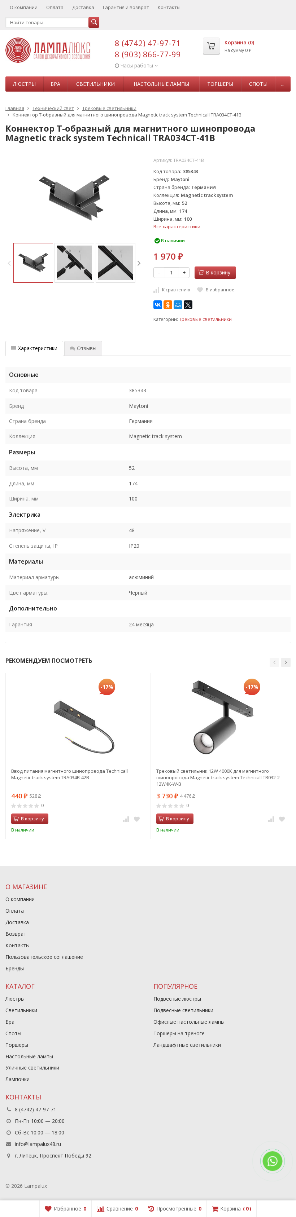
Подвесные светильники (183, 1010)
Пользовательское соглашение (44, 956)
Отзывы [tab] (86, 348)
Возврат (15, 933)
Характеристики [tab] (37, 348)
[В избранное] (136, 819)
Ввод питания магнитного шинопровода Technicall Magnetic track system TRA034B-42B (69, 774)
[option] (33, 263)
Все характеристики (176, 226)
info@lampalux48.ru (38, 1144)
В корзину (218, 272)
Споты (258, 83)
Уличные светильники (32, 1067)
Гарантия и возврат (126, 7)
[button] (274, 662)
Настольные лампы (161, 83)
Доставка (83, 7)
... (282, 83)
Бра (55, 83)
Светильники (95, 83)
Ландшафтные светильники (187, 1044)
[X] (188, 304)
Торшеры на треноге (179, 1033)
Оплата (55, 7)
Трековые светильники (205, 319)
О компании (24, 7)
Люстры (24, 83)
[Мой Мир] (178, 304)
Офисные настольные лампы (189, 1021)
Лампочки (17, 1079)
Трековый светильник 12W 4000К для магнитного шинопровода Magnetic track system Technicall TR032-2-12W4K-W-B (218, 777)
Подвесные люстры (177, 998)
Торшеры (220, 83)
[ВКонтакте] (157, 304)
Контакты (169, 7)
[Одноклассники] (168, 304)
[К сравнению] (126, 819)
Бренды (14, 968)
